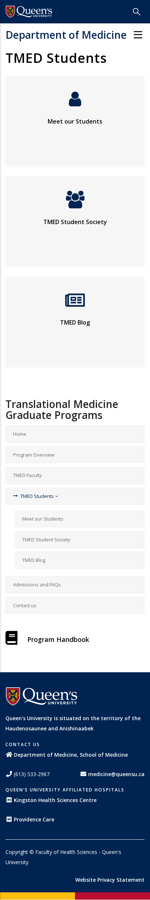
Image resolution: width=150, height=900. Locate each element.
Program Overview (33, 454)
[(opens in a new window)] (29, 11)
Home (19, 434)
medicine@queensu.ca (116, 774)
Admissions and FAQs (37, 584)
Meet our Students (75, 121)
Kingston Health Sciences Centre (55, 800)
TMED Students (37, 496)
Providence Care (34, 819)
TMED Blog (75, 322)
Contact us (24, 605)
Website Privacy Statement (110, 879)
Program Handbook (58, 639)
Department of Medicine (66, 35)
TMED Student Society (75, 222)
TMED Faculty (27, 475)
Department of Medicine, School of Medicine (71, 754)
